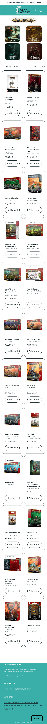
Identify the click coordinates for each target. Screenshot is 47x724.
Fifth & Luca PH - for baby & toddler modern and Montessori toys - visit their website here (23, 705)
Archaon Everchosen (9, 626)
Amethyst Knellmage (31, 435)
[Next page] (41, 655)
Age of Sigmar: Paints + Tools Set (34, 290)
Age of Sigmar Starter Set (32, 245)
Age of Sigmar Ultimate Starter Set (11, 291)
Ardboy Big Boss (33, 625)
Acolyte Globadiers (12, 198)
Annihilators (9, 482)
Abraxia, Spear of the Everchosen (11, 148)
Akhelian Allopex (33, 339)
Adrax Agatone (33, 198)
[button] (5, 10)
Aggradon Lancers (12, 339)
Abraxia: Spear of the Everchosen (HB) (33, 149)
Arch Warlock (32, 532)
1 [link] (5, 655)
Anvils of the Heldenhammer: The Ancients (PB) (34, 484)
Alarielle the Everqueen (32, 386)
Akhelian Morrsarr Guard (12, 386)
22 (34, 655)
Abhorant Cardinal (34, 98)
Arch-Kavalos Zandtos (10, 580)
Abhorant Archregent (9, 98)
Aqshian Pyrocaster (12, 532)
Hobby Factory (26, 723)
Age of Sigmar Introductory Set (11, 245)
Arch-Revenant (33, 579)
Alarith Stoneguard (12, 434)
